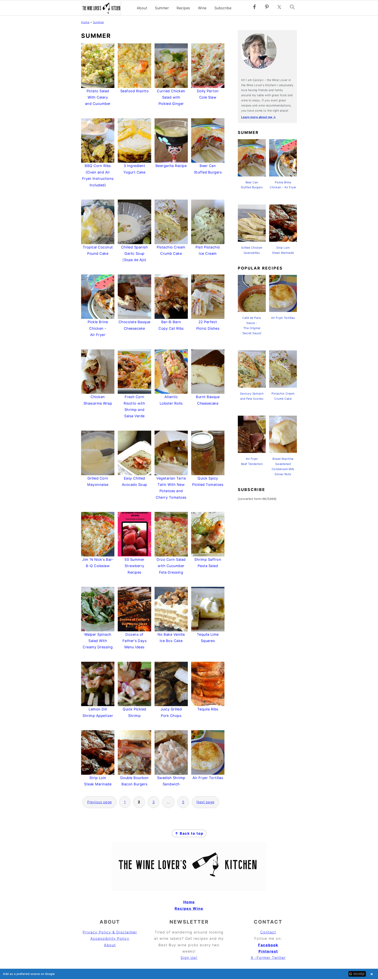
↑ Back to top (189, 833)
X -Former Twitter (268, 958)
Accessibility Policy (109, 938)
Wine (202, 8)
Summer (162, 8)
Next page (205, 802)
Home (85, 22)
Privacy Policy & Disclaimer (110, 932)
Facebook (268, 945)
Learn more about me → (258, 117)
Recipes (183, 8)
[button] (189, 974)
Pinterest (268, 951)
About (142, 8)
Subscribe (223, 8)
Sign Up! (189, 958)
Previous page (99, 802)
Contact (268, 932)
